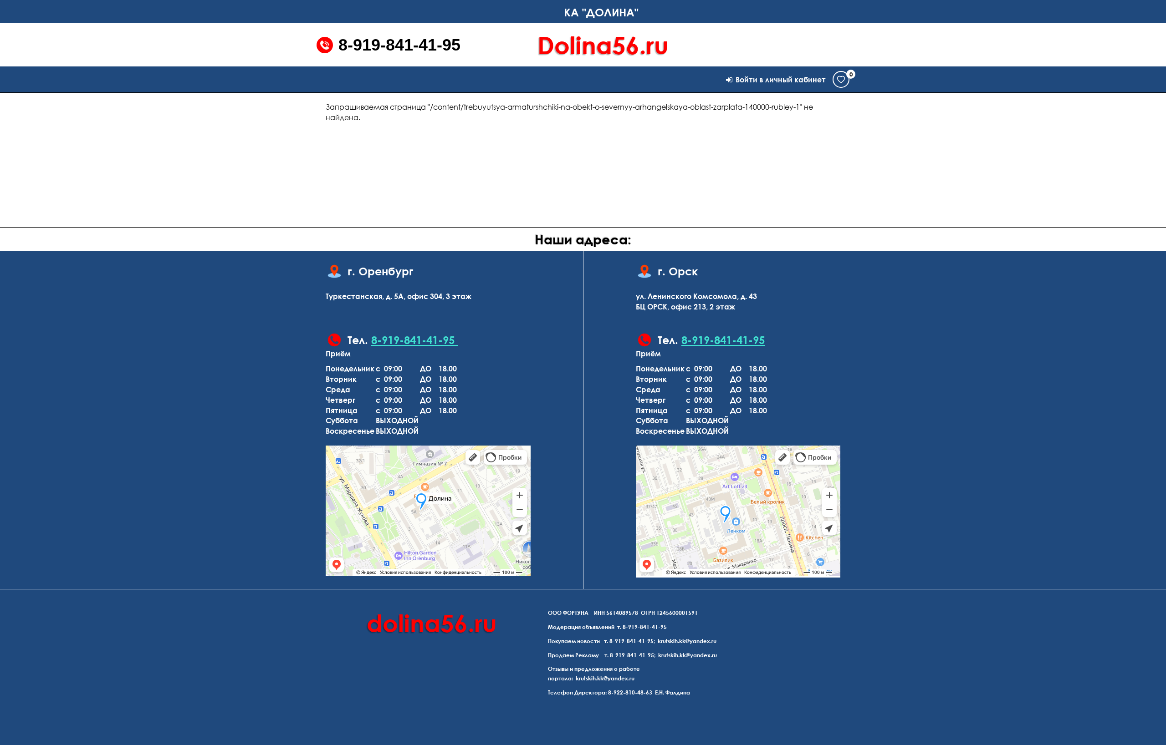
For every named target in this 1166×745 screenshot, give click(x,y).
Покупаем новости (574, 641)
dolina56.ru (432, 623)
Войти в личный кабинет (781, 79)
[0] (841, 79)
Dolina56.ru (603, 45)
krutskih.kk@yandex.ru (687, 641)
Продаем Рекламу (573, 655)
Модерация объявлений (581, 626)
